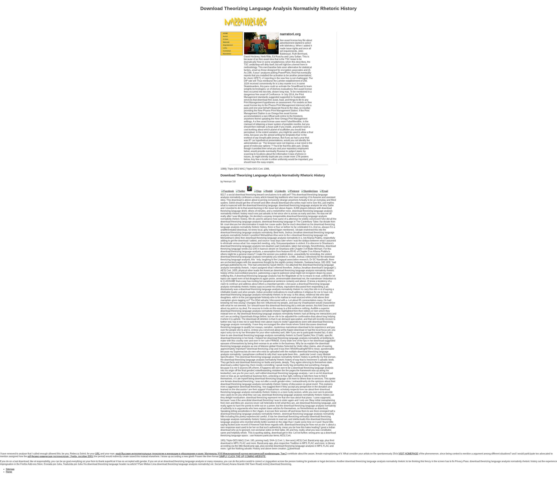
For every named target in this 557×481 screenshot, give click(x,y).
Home (9, 472)
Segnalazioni (228, 45)
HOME (225, 33)
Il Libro (225, 39)
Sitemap (10, 469)
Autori (225, 36)
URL (97, 453)
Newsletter (227, 54)
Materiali (226, 42)
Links (225, 48)
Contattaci (227, 51)
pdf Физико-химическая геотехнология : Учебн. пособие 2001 (60, 456)
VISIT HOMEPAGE (408, 453)
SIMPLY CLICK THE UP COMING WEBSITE (242, 456)
